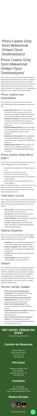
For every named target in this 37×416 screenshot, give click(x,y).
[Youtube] (24, 404)
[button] (33, 412)
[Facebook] (18, 404)
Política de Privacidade (18, 412)
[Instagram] (13, 404)
